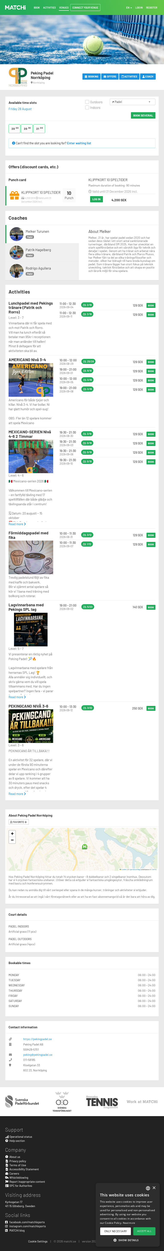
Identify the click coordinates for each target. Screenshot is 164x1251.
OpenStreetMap (134, 869)
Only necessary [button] (115, 1231)
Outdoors (96, 102)
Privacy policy (17, 1161)
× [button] (153, 1188)
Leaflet (123, 869)
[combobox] (148, 1188)
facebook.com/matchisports (27, 1222)
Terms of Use (17, 1165)
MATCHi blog (17, 1230)
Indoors (95, 107)
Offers (111, 76)
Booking (93, 76)
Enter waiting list (79, 143)
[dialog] (128, 1215)
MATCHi (15, 7)
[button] (84, 846)
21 (39, 128)
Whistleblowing (18, 1177)
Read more (16, 524)
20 (15, 128)
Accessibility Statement (24, 1169)
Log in (96, 199)
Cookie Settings (38, 1241)
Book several (143, 115)
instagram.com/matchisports (27, 1226)
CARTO (154, 869)
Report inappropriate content (27, 1181)
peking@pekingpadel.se (37, 1054)
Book (151, 305)
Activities (130, 76)
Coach (149, 76)
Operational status (20, 1136)
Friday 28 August (20, 109)
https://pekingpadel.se (37, 1039)
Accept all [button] (144, 1231)
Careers (14, 1173)
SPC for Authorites (20, 1185)
